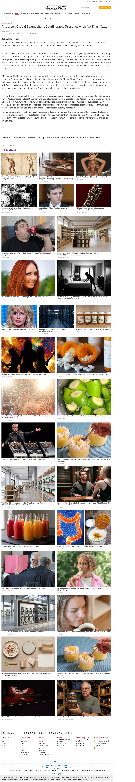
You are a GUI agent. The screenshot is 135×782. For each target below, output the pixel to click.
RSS (103, 1)
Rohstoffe (42, 743)
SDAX (3, 745)
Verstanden (86, 779)
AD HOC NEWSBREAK (63, 740)
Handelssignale (43, 747)
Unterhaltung (25, 752)
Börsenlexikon (8, 733)
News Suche (104, 7)
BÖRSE (17, 14)
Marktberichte (30, 19)
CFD (40, 740)
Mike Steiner (99, 770)
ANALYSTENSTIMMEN (19, 16)
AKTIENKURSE (10, 14)
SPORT (37, 14)
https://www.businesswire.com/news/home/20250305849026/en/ (70, 137)
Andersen (4, 23)
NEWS (3, 14)
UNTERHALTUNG (45, 14)
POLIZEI (70, 14)
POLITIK (31, 14)
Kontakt (59, 747)
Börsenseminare (44, 754)
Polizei (23, 750)
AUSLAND (64, 14)
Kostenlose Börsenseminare (80, 742)
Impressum (29, 770)
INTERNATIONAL (78, 14)
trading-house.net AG (82, 740)
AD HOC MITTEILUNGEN (7, 16)
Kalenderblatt (25, 756)
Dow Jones (4, 747)
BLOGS (88, 1)
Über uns (75, 770)
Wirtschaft (24, 741)
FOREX (41, 741)
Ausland (23, 749)
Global (10, 23)
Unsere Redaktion (87, 770)
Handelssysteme (44, 745)
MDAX (3, 741)
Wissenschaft (24, 747)
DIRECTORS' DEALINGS (40, 16)
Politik (22, 743)
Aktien (41, 749)
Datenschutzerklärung (42, 770)
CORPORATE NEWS (29, 16)
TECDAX (3, 743)
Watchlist (60, 741)
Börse (23, 19)
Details (80, 779)
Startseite (17, 19)
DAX (2, 740)
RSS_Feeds (60, 745)
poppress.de (79, 747)
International (24, 754)
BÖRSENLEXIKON (96, 1)
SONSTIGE (87, 14)
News (13, 770)
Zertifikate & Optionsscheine (43, 751)
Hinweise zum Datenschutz (61, 770)
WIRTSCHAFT (24, 14)
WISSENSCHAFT (55, 14)
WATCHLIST (108, 1)
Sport (22, 745)
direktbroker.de (80, 745)
